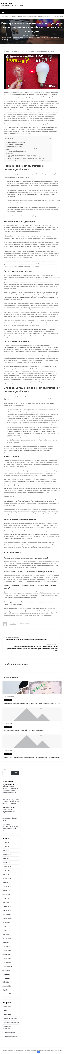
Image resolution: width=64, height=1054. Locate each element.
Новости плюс (6, 1015)
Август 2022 (6, 970)
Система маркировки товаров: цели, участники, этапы (10, 818)
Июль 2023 (6, 926)
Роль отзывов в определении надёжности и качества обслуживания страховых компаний (10, 800)
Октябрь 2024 (6, 894)
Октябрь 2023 (6, 914)
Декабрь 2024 (6, 890)
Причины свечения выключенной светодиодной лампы (21, 141)
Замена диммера (13, 150)
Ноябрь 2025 (6, 867)
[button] (49, 138)
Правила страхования (9, 1019)
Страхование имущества (10, 1036)
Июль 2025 (6, 871)
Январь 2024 (6, 906)
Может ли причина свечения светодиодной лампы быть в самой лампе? (28, 158)
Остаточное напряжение (15, 146)
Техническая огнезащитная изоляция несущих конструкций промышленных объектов (10, 827)
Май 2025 (5, 875)
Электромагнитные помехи (15, 144)
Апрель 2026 (6, 855)
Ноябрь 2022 (6, 958)
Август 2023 (6, 922)
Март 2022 (5, 990)
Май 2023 (5, 934)
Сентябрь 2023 (7, 918)
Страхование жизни (8, 1032)
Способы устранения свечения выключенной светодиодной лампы (24, 148)
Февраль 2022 (7, 994)
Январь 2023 (6, 950)
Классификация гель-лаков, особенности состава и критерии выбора (9, 810)
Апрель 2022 (6, 986)
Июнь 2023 (6, 930)
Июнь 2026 (6, 847)
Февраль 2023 (7, 946)
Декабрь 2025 (6, 863)
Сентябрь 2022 (7, 966)
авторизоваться (32, 668)
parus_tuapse (25, 624)
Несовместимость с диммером (16, 142)
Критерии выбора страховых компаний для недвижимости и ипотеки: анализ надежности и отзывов (10, 790)
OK (38, 1052)
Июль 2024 (6, 898)
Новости (5, 1011)
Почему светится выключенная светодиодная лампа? (23, 155)
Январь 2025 (6, 886)
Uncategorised (7, 699)
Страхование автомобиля (6, 1027)
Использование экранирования (17, 151)
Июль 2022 (6, 974)
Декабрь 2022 (6, 954)
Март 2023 (5, 942)
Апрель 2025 (6, 879)
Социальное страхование (10, 1023)
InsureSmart (7, 3)
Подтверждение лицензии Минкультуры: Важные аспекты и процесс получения (33, 703)
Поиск (4, 770)
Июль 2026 (6, 843)
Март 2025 (5, 883)
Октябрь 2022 (6, 962)
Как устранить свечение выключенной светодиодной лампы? (25, 157)
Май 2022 (5, 982)
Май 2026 (5, 851)
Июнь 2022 (6, 978)
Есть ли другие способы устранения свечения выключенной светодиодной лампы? (31, 160)
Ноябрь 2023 (6, 910)
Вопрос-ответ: (10, 153)
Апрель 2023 (6, 938)
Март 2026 (5, 859)
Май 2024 (5, 902)
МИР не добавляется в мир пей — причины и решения (24, 730)
